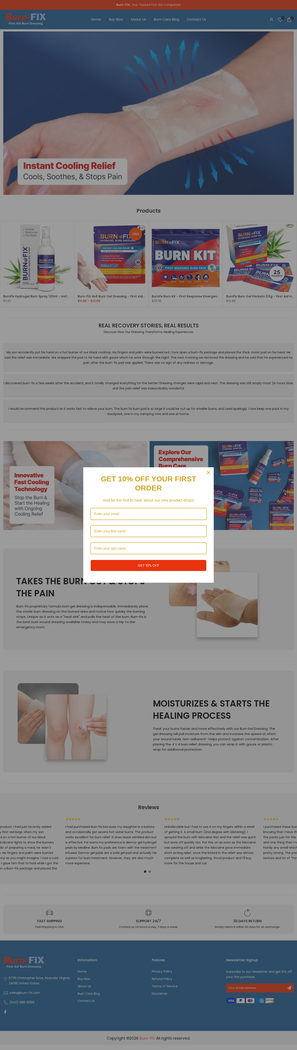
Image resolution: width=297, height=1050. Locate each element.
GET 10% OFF (148, 565)
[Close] (208, 472)
